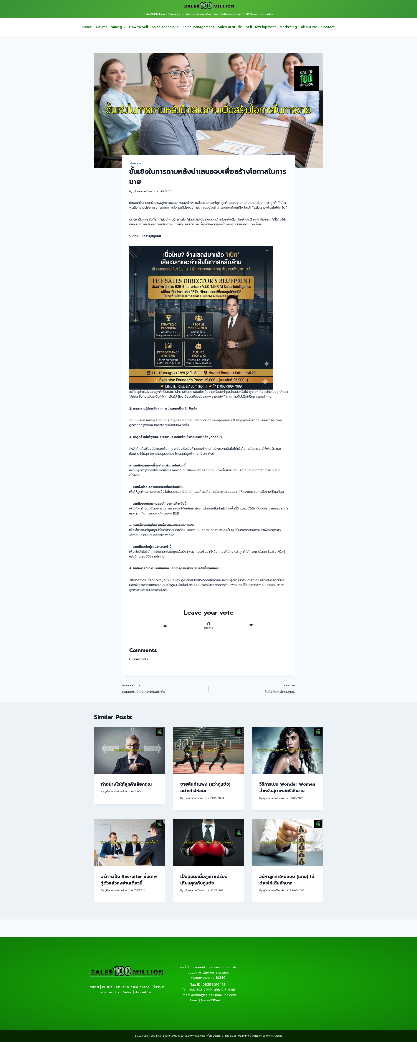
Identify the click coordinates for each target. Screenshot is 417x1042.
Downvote (251, 625)
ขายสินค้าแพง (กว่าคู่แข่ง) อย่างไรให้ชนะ (205, 787)
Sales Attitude (230, 27)
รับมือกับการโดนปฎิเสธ (280, 689)
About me (309, 27)
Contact (328, 27)
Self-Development (261, 27)
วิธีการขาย (135, 163)
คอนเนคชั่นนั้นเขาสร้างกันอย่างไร (143, 689)
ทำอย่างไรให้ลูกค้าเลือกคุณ (126, 784)
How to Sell (138, 27)
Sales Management (198, 27)
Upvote (165, 625)
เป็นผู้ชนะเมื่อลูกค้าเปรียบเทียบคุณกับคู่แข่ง (203, 879)
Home (87, 27)
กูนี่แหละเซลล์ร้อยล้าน (144, 191)
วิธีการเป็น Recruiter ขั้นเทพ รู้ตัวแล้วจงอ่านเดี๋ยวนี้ (129, 879)
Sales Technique (165, 27)
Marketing (288, 27)
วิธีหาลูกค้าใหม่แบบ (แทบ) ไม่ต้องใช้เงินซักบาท (286, 879)
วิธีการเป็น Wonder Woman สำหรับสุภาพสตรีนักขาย (287, 787)
